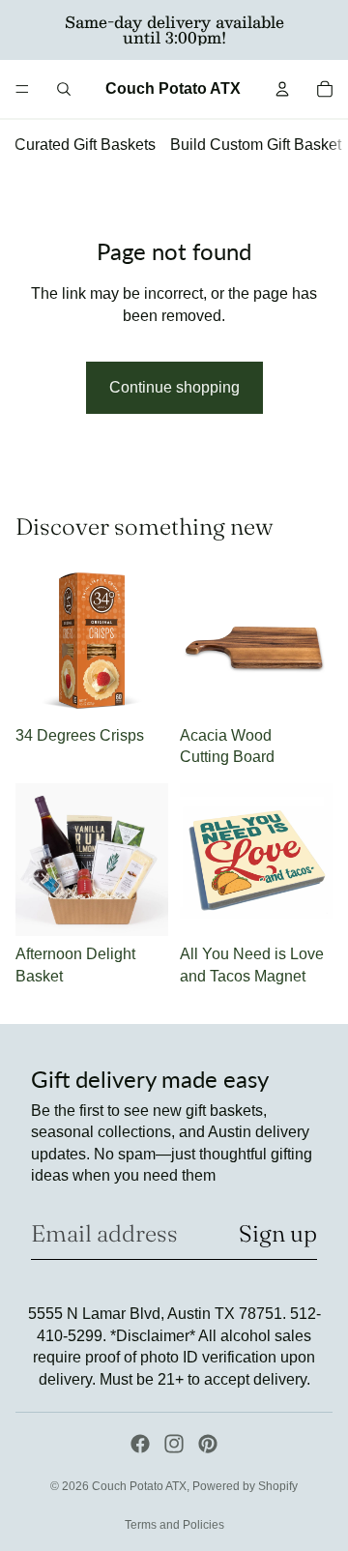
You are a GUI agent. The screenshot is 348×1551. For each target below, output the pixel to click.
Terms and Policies (174, 1525)
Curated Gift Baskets (85, 144)
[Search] (64, 89)
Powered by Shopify (245, 1486)
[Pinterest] (207, 1443)
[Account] (282, 89)
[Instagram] (174, 1443)
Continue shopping (174, 387)
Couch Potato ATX (139, 1486)
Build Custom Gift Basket (255, 144)
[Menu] (22, 89)
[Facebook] (140, 1443)
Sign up (278, 1233)
